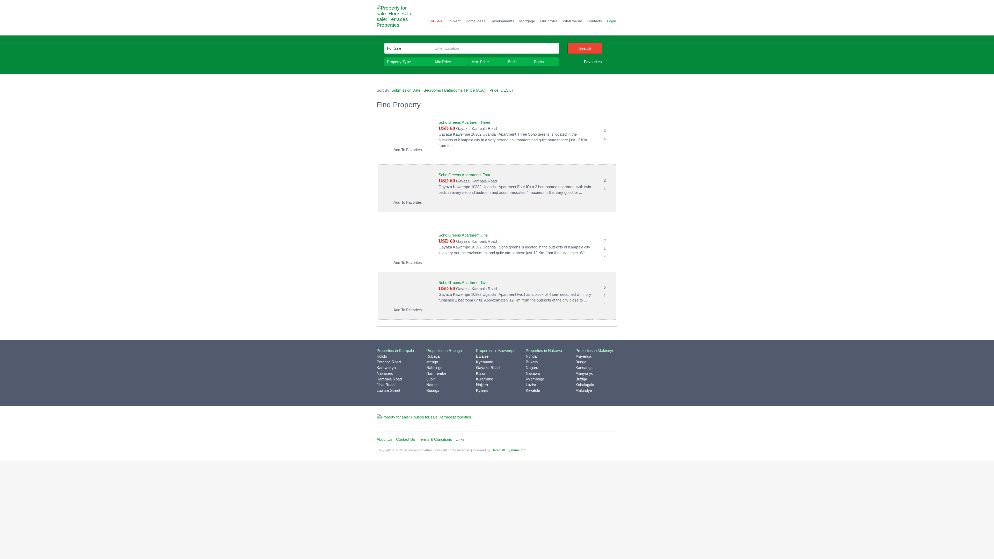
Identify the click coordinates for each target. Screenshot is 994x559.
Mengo (432, 362)
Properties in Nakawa (544, 350)
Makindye (583, 390)
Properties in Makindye (594, 350)
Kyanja (482, 390)
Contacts (594, 21)
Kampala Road (389, 379)
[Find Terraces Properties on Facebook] (566, 419)
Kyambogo (535, 379)
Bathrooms (453, 90)
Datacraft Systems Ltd (508, 450)
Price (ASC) (476, 90)
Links (460, 439)
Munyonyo (584, 373)
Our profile (549, 21)
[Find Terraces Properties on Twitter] (578, 419)
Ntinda (531, 356)
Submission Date (405, 90)
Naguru (532, 367)
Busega (432, 390)
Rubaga (433, 356)
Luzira (531, 385)
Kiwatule (533, 390)
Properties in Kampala (395, 350)
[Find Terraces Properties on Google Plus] (612, 419)
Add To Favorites (407, 150)
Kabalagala (584, 385)
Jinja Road (385, 385)
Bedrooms (432, 90)
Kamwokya (386, 367)
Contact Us (405, 439)
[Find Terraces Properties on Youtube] (601, 419)
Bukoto (532, 362)
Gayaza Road (488, 367)
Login (611, 21)
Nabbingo (434, 367)
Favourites (593, 62)
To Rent (454, 21)
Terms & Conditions (435, 439)
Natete (431, 385)
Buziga (581, 379)
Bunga (580, 362)
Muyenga (583, 356)
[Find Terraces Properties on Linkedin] (589, 419)
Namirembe (436, 373)
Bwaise (482, 356)
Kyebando (484, 362)
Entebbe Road (389, 362)
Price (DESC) (501, 90)
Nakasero (385, 373)
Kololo (382, 356)
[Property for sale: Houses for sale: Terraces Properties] (397, 19)
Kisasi (481, 373)
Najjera (482, 385)
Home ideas (475, 21)
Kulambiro (484, 379)
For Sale (436, 21)
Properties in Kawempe (495, 350)
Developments (502, 21)
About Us (384, 439)
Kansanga (584, 367)
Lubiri (430, 379)
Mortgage (527, 21)
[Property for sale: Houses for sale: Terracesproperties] (424, 417)
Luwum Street (388, 390)
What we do (572, 21)
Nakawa (533, 373)
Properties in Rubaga (444, 350)
